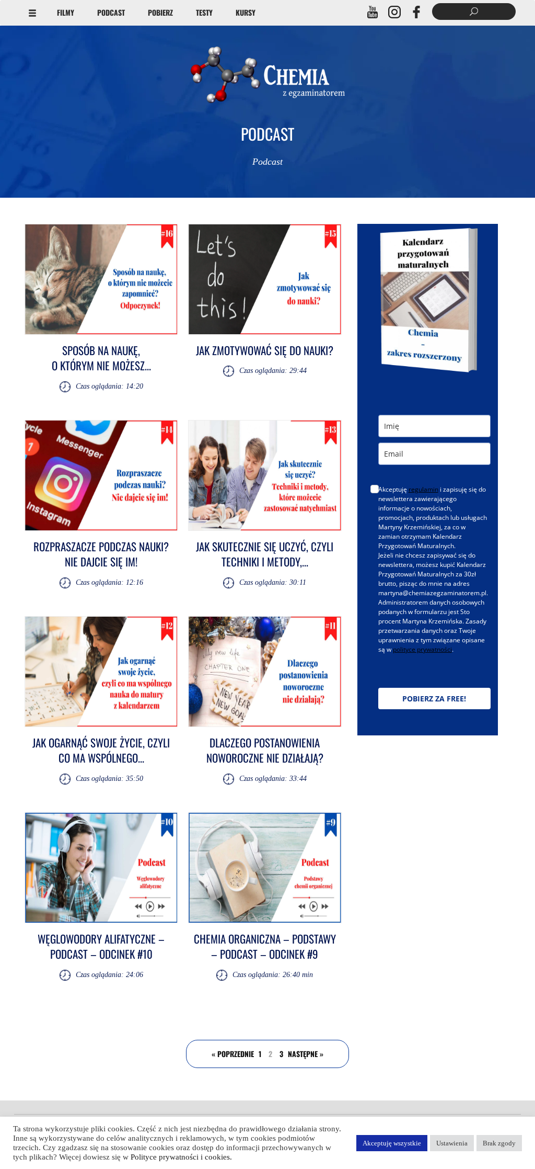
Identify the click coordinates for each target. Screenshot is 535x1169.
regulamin (423, 489)
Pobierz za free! (434, 698)
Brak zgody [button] (499, 1143)
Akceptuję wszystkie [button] (392, 1143)
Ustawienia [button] (452, 1143)
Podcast (111, 12)
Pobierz (160, 12)
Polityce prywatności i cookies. (181, 1157)
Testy (204, 12)
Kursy (245, 12)
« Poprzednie (233, 1053)
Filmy (65, 12)
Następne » (305, 1053)
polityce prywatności (422, 649)
